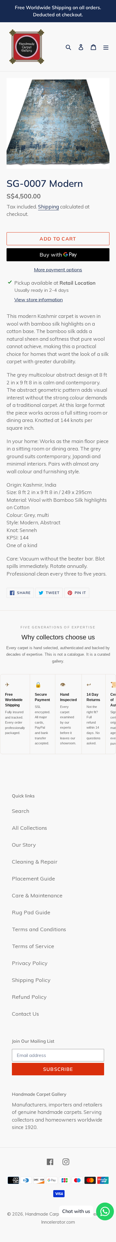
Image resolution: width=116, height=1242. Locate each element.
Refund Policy (29, 996)
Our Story (24, 844)
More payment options (58, 270)
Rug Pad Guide (31, 912)
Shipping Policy (31, 980)
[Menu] (106, 47)
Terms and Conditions (39, 929)
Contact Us (25, 1013)
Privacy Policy (30, 963)
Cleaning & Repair (34, 861)
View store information (38, 299)
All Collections (29, 827)
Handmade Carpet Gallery (52, 1214)
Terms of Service (33, 946)
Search (20, 811)
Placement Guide (33, 878)
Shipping (48, 206)
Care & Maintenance (37, 895)
